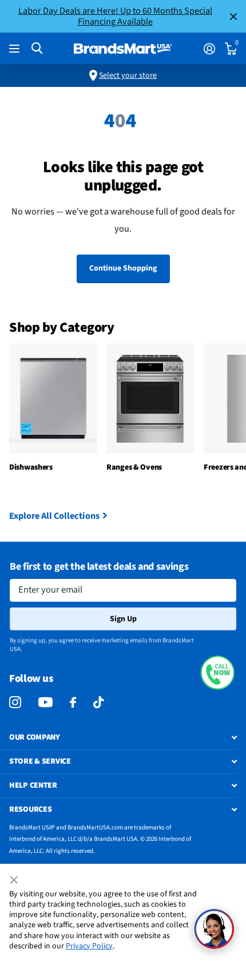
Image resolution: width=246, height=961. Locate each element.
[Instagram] (15, 703)
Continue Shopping (123, 268)
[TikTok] (98, 703)
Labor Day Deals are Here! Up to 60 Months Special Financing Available (115, 16)
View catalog (15, 49)
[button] (217, 673)
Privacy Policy (89, 946)
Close (233, 16)
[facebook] (73, 702)
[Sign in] (209, 48)
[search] (36, 48)
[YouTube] (45, 702)
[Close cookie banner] (15, 880)
